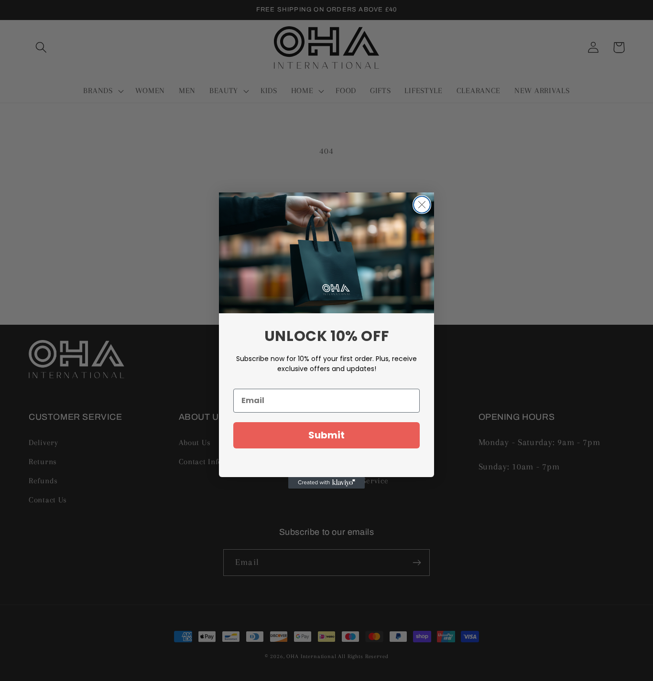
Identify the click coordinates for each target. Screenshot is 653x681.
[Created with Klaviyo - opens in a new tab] (326, 483)
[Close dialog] (422, 204)
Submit (326, 435)
